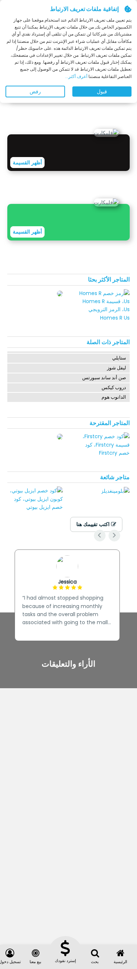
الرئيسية (120, 962)
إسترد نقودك (65, 961)
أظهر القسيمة (27, 162)
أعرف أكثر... (76, 76)
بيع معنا (35, 962)
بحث (95, 962)
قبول (102, 91)
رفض (35, 91)
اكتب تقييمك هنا (93, 524)
